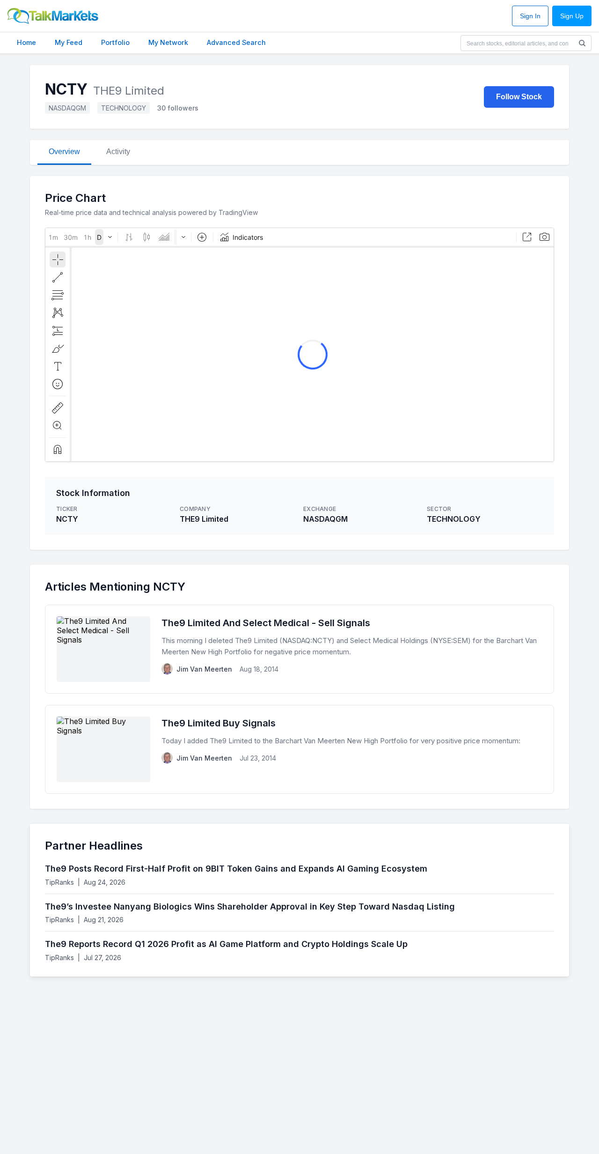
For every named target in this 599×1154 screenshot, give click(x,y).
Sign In (530, 16)
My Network (168, 42)
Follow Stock (519, 97)
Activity (118, 151)
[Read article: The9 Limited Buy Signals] (299, 749)
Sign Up (572, 16)
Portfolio (115, 42)
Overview (64, 151)
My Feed (68, 42)
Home (26, 42)
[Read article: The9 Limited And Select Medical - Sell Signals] (299, 649)
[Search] (582, 43)
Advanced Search (236, 42)
